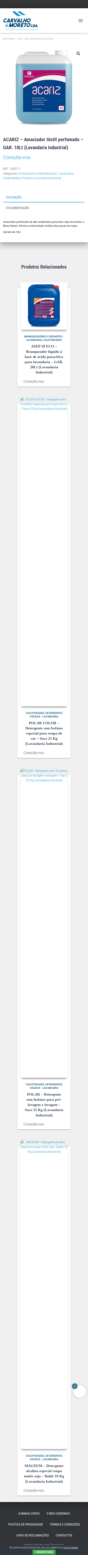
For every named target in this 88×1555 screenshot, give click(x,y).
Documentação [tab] (17, 208)
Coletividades (11, 178)
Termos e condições (65, 1524)
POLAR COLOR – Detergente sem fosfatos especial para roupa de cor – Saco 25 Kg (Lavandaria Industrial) (44, 733)
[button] (78, 53)
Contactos (64, 1535)
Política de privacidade (25, 1524)
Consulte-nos (16, 157)
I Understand (44, 1552)
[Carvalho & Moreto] (22, 20)
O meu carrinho (58, 1513)
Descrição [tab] (14, 197)
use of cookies (70, 1547)
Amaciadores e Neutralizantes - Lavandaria (45, 173)
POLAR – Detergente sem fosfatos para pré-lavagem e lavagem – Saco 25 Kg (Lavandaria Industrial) (44, 1104)
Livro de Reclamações (32, 1535)
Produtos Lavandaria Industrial (41, 178)
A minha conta (29, 1513)
